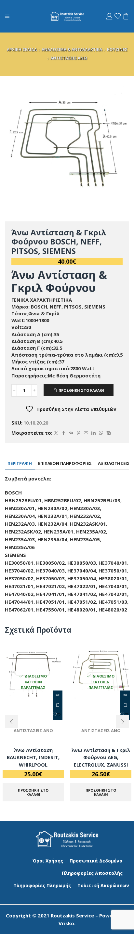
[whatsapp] (101, 433)
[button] (11, 721)
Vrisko (66, 923)
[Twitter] (56, 433)
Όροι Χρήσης (48, 861)
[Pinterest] (78, 433)
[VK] (71, 433)
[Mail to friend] (86, 433)
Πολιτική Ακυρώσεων (103, 885)
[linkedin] (93, 433)
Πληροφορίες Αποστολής (92, 873)
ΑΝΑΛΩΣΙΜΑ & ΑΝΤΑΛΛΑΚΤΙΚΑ (72, 49)
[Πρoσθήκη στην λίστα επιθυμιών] (57, 715)
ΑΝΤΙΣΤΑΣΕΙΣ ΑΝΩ (68, 58)
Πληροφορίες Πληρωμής (42, 885)
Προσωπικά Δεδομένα (96, 861)
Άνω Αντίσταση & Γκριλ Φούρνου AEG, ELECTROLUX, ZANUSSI (101, 757)
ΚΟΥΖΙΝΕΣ (117, 49)
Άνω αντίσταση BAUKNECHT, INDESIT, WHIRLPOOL (33, 757)
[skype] (108, 433)
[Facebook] (63, 433)
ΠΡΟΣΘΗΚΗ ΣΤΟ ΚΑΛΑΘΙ (81, 390)
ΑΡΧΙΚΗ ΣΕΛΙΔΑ (22, 49)
